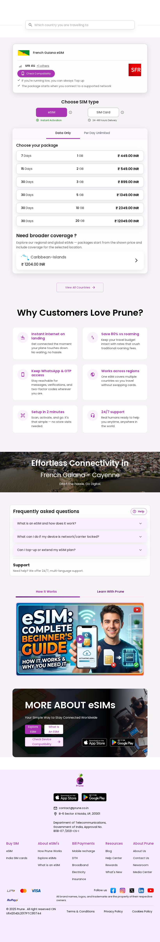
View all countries (77, 287)
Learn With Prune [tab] (110, 591)
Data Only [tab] (63, 133)
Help (141, 511)
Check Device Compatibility (41, 741)
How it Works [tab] (46, 591)
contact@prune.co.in (74, 808)
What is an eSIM (54, 729)
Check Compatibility (38, 73)
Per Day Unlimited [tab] (97, 133)
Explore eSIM (33, 729)
